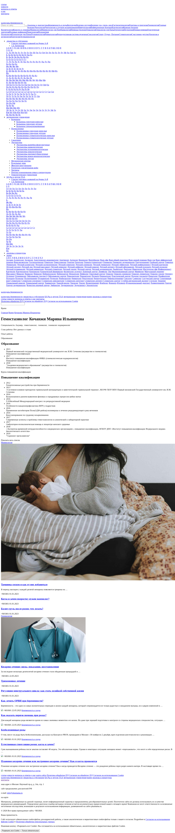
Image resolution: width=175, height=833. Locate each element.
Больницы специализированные (30, 126)
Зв (10, 69)
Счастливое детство (140, 34)
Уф (38, 96)
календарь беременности (12, 23)
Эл (28, 110)
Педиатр (95, 276)
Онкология (91, 30)
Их (56, 71)
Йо (7, 73)
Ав (16, 52)
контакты (5, 14)
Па (7, 87)
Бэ (31, 55)
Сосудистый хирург (150, 278)
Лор (109, 271)
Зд (12, 205)
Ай (34, 52)
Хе (13, 101)
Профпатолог (164, 276)
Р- (7, 89)
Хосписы (15, 170)
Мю (40, 80)
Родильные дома (18, 163)
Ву (27, 57)
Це (7, 103)
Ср (40, 92)
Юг (11, 112)
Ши (14, 108)
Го (17, 59)
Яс (19, 115)
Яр (16, 115)
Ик (25, 71)
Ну (22, 82)
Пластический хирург (121, 276)
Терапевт (162, 281)
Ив (13, 71)
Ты (32, 94)
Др (36, 62)
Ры (23, 89)
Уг (10, 96)
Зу (23, 69)
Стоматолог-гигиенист (31, 281)
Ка (7, 76)
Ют (25, 112)
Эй (21, 110)
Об (7, 85)
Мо (27, 80)
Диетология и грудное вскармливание (61, 27)
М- (7, 80)
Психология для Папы (21, 34)
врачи (89, 297)
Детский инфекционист (140, 265)
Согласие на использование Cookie (62, 301)
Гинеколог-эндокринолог (124, 262)
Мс (30, 80)
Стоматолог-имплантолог (53, 281)
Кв (10, 76)
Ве (15, 57)
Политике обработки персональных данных (35, 822)
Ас (56, 52)
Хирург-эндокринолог (16, 285)
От (41, 85)
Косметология (7, 30)
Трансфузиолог (63, 283)
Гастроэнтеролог (36, 262)
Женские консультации (21, 165)
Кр (24, 76)
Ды (42, 62)
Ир (44, 71)
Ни (16, 82)
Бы (28, 55)
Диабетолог (118, 269)
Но (19, 82)
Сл (25, 92)
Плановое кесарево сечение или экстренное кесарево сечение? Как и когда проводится (49, 761)
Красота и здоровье (21, 30)
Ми (17, 80)
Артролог (74, 260)
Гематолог (48, 262)
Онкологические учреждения (24, 175)
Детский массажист (41, 267)
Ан (46, 52)
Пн (25, 87)
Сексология (93, 34)
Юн (18, 112)
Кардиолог (11, 271)
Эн (34, 110)
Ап (50, 52)
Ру (20, 89)
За (7, 69)
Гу (23, 59)
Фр (23, 99)
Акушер (9, 260)
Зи (15, 69)
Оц (47, 85)
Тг (13, 94)
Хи (16, 101)
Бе (12, 55)
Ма (10, 80)
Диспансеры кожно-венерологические (33, 156)
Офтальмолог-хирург (57, 276)
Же (10, 66)
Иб (10, 71)
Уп (27, 96)
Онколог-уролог (157, 274)
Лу (21, 78)
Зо (20, 69)
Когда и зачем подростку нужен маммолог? (25, 599)
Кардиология (117, 27)
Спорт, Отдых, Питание (108, 34)
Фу (32, 99)
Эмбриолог (55, 285)
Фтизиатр (121, 283)
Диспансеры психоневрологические (32, 149)
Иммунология (84, 27)
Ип (40, 71)
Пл (22, 87)
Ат (59, 52)
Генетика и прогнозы (138, 25)
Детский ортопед (107, 267)
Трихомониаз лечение (13, 681)
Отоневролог (20, 276)
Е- (7, 200)
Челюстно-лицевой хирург (38, 285)
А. (7, 52)
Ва (10, 57)
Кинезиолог (34, 271)
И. (7, 71)
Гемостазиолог (60, 262)
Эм (30, 110)
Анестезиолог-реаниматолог (46, 260)
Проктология (32, 32)
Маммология (36, 30)
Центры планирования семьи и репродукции (31, 172)
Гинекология (153, 25)
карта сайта (41, 775)
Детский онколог (91, 267)
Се (16, 92)
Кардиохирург (22, 271)
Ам (43, 52)
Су (46, 92)
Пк (19, 87)
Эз (19, 110)
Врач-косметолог (21, 262)
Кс (27, 76)
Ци (10, 103)
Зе (12, 69)
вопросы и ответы (9, 9)
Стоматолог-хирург (111, 281)
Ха (7, 101)
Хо (22, 101)
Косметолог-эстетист (73, 271)
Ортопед (169, 274)
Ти (18, 94)
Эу (48, 110)
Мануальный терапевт (154, 271)
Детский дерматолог (102, 265)
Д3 (10, 62)
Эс (43, 110)
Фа (7, 99)
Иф (53, 71)
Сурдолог (153, 281)
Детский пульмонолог (15, 269)
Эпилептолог (92, 285)
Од (13, 85)
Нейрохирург (63, 274)
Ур (30, 96)
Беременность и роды (57, 25)
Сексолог (128, 278)
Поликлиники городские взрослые (31, 131)
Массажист (11, 274)
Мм (23, 80)
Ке (13, 76)
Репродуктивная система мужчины (72, 34)
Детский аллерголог (26, 265)
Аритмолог (64, 260)
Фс (26, 99)
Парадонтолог (73, 276)
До (33, 62)
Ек (10, 64)
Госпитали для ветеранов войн (24, 168)
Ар (53, 52)
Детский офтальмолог (124, 267)
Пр (31, 87)
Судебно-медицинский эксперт (134, 281)
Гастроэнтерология (120, 25)
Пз (13, 87)
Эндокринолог (67, 285)
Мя (44, 80)
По (28, 87)
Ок (19, 85)
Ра (9, 89)
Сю (52, 92)
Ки (16, 76)
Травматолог (50, 283)
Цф (13, 103)
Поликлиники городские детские (31, 133)
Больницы (15, 119)
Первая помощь (140, 30)
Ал (40, 52)
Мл (20, 80)
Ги (12, 59)
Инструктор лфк (150, 269)
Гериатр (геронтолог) (93, 262)
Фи (13, 99)
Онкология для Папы (105, 30)
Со (34, 92)
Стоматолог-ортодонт (74, 281)
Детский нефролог (75, 267)
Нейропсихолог (49, 274)
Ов (10, 85)
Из (22, 71)
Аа (10, 52)
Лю (27, 78)
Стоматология (125, 34)
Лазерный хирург (90, 271)
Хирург (168, 283)
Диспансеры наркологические (29, 147)
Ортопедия (119, 30)
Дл (30, 62)
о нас (3, 11)
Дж (24, 62)
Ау (62, 52)
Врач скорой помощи (137, 260)
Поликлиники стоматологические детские (35, 138)
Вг (13, 57)
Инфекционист (164, 269)
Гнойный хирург (157, 262)
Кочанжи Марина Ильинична (27, 313)
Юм (15, 112)
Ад (22, 52)
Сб (10, 92)
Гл (15, 59)
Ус (33, 96)
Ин (34, 71)
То (24, 94)
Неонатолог (74, 274)
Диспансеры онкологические (29, 152)
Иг (16, 71)
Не (13, 82)
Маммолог (139, 271)
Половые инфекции (18, 32)
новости (4, 7)
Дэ (46, 62)
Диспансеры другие (25, 159)
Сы (49, 92)
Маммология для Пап (51, 30)
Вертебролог (94, 260)
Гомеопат (169, 262)
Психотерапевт (30, 278)
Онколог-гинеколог (122, 274)
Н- (7, 82)
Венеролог (83, 260)
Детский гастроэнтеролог (46, 265)
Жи (13, 66)
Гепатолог (79, 262)
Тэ (35, 94)
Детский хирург (84, 269)
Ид (19, 71)
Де (21, 62)
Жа (7, 66)
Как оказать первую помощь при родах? (24, 715)
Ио (37, 71)
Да (13, 62)
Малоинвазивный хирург (123, 271)
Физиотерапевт (92, 283)
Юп (22, 112)
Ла (10, 78)
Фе (10, 99)
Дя (31, 198)
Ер (16, 64)
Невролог (38, 274)
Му (33, 80)
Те (15, 94)
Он (29, 85)
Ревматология (51, 34)
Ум (21, 96)
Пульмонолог (44, 278)
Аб (13, 52)
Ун (24, 96)
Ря (28, 89)
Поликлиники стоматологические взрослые (35, 135)
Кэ (36, 76)
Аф (65, 52)
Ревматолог (77, 278)
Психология (6, 34)
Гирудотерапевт (142, 262)
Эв (10, 110)
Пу (38, 87)
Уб (7, 96)
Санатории (16, 140)
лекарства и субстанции (33, 297)
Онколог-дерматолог (141, 274)
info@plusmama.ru (15, 793)
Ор (35, 85)
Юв (7, 112)
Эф (51, 110)
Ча (7, 105)
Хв (10, 101)
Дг (18, 62)
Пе (10, 87)
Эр (40, 110)
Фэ (29, 235)
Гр (20, 59)
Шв (11, 108)
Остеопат (10, 276)
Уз (13, 96)
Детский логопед (13, 267)
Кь (33, 76)
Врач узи (151, 260)
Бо (20, 55)
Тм (21, 94)
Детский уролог (70, 269)
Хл (19, 101)
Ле (13, 78)
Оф (44, 85)
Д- (7, 62)
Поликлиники (17, 129)
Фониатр (112, 283)
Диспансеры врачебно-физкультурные (33, 145)
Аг (19, 52)
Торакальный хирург (35, 283)
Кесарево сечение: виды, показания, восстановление (30, 666)
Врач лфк (104, 260)
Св (13, 92)
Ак (37, 52)
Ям (10, 115)
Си (19, 92)
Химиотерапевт (158, 283)
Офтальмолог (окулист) (37, 276)
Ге (10, 59)
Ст (43, 92)
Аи (30, 52)
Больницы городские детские (29, 124)
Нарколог (29, 274)
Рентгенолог (87, 278)
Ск (22, 92)
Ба (9, 55)
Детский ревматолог (35, 269)
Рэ (26, 89)
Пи (16, 87)
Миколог (20, 274)
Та (7, 94)
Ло (18, 78)
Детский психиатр (143, 267)
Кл (19, 76)
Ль (24, 78)
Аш (71, 52)
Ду (39, 62)
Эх (55, 110)
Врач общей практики (118, 260)
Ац (68, 52)
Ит (50, 71)
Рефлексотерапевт (115, 278)
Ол (22, 85)
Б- (7, 55)
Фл (17, 99)
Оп (32, 85)
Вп (24, 57)
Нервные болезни (78, 30)
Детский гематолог (66, 265)
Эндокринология (27, 37)
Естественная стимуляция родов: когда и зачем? (28, 744)
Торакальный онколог (15, 283)
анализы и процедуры (102, 297)
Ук (15, 96)
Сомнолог (137, 278)
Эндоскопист (80, 285)
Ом (25, 85)
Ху (25, 101)
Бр (23, 55)
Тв (10, 94)
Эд (16, 110)
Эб (7, 110)
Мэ (37, 80)
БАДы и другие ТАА (54, 297)
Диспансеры (16, 142)
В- (7, 57)
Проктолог (153, 276)
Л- (7, 78)
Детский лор (27, 267)
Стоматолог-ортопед (94, 281)
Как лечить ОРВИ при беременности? (22, 700)
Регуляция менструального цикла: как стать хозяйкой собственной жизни (42, 690)
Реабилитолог (65, 278)
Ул (18, 96)
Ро (17, 89)
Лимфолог (102, 271)
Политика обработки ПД (12, 301)
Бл (17, 55)
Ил (28, 71)
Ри (15, 89)
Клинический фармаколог (51, 271)
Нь (25, 82)
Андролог (29, 260)
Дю (48, 62)
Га (7, 59)
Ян (13, 115)
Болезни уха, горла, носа (101, 25)
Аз (28, 52)
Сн (31, 92)
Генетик (70, 262)
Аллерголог (19, 260)
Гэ (25, 59)
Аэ (75, 52)
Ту (29, 94)
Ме (13, 80)
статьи (4, 4)
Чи (13, 105)
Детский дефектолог (120, 265)
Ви (18, 57)
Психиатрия (43, 32)
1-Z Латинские (17, 46)
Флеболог (104, 283)
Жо (17, 66)
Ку (30, 76)
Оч (29, 221)
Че (10, 105)
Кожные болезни (130, 27)
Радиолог (54, 278)
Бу (25, 55)
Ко (22, 76)
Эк (25, 110)
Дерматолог (11, 265)
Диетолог (127, 269)
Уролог (82, 283)
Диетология (39, 27)
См (28, 92)
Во (21, 57)
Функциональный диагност (138, 283)
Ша (7, 108)
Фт (29, 99)
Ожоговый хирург (97, 274)
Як (7, 115)
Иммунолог (137, 269)
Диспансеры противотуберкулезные (32, 154)
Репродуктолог (100, 278)
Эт (46, 110)
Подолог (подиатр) (139, 276)
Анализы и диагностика (37, 25)
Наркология (65, 30)
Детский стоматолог (53, 269)
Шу (18, 108)
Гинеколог (107, 262)
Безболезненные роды (13, 730)
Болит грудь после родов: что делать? (22, 608)
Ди (27, 62)
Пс (35, 87)
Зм (17, 69)
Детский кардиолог (159, 265)
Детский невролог (59, 267)
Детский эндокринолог (102, 269)
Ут (35, 96)
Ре (12, 89)
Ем (13, 64)
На (10, 82)
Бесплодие (71, 25)
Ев (7, 64)
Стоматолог (16, 281)
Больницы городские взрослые (29, 122)
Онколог (109, 274)
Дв (15, 62)
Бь (23, 191)
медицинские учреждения (75, 297)
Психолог (19, 278)
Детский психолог (160, 267)
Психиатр (10, 278)
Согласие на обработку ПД (35, 301)
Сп (37, 92)
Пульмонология (38, 34)
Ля (31, 78)
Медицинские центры (21, 161)
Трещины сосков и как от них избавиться (24, 584)
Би (15, 55)
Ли (15, 78)
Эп (37, 110)
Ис (47, 71)
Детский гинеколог (83, 265)
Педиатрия (128, 30)
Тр (26, 94)
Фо (20, 99)
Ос (38, 85)
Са (7, 92)
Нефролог (84, 274)
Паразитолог (85, 276)
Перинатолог (105, 276)
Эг (13, 110)
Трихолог (74, 283)
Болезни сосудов (83, 25)
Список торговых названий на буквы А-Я (29, 43)
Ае (25, 52)
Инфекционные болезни (101, 27)
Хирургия (15, 37)
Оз (16, 85)
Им (31, 71)
